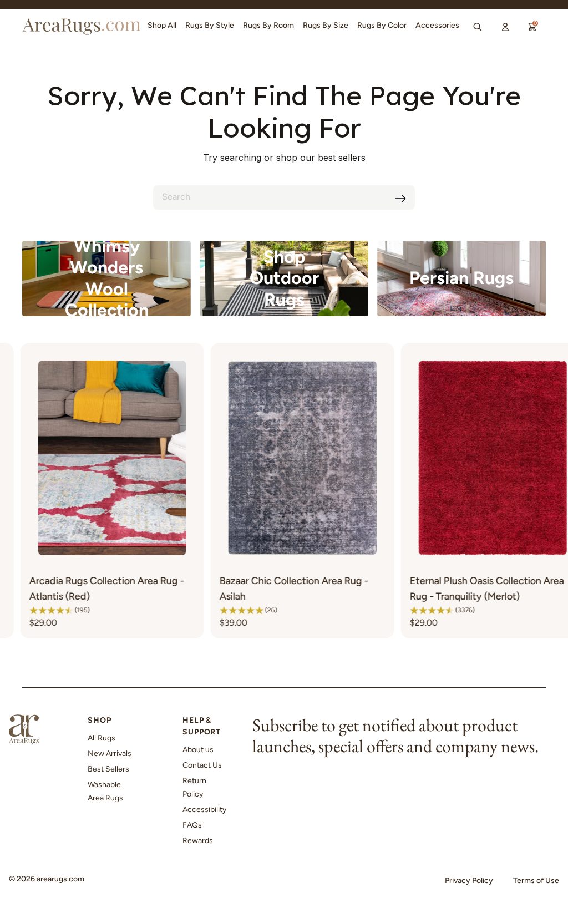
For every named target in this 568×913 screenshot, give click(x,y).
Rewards (197, 840)
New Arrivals (109, 753)
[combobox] (284, 197)
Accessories (437, 25)
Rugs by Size (325, 25)
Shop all (162, 25)
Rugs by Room (268, 25)
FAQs (192, 825)
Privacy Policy (469, 880)
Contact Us (202, 765)
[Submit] (400, 198)
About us (198, 749)
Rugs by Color (382, 25)
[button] (183, 610)
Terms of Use (536, 880)
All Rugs (101, 738)
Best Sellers (108, 769)
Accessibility (204, 809)
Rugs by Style (209, 25)
